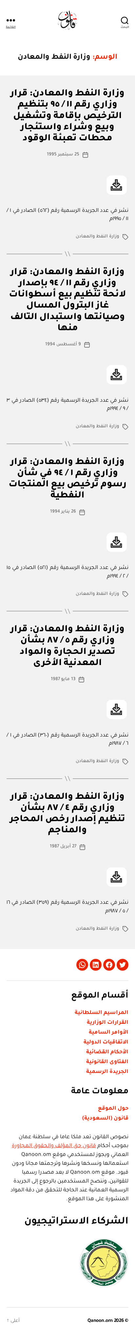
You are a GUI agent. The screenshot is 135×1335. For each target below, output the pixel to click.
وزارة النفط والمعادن (98, 236)
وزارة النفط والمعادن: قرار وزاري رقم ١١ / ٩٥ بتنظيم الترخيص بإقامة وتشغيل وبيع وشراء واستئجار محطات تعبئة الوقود (67, 116)
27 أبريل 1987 (63, 846)
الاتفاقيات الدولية (106, 1042)
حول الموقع (113, 1109)
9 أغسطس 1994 (63, 344)
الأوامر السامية (108, 1033)
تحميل (116, 185)
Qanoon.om (100, 1321)
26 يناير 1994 (63, 511)
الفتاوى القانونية (107, 1062)
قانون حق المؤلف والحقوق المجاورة (54, 1146)
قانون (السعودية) (105, 1119)
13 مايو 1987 (63, 679)
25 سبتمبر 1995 (63, 154)
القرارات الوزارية (107, 1023)
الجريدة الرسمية (107, 1072)
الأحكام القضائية (107, 1052)
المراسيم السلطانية (101, 1013)
